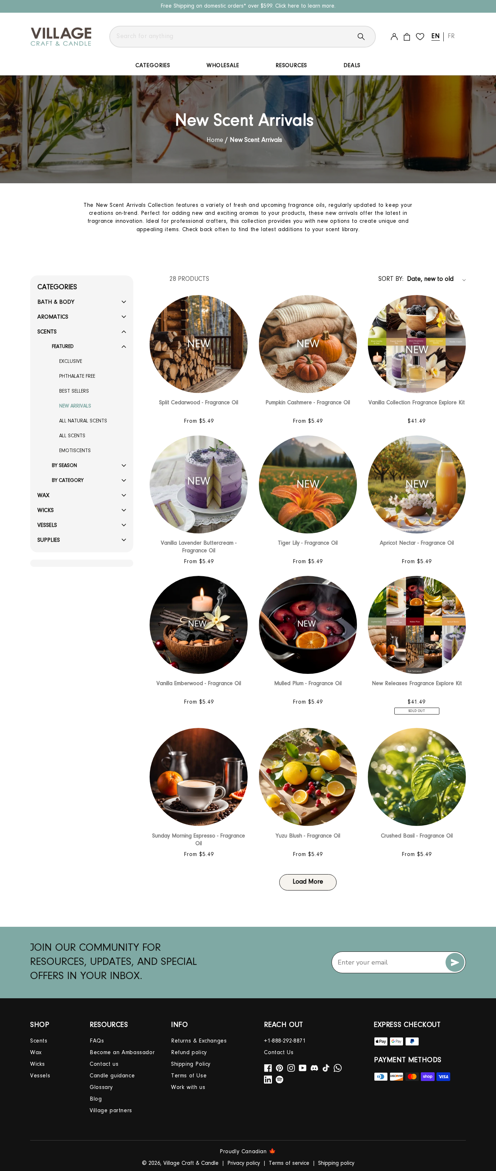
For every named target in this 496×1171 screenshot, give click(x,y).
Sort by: (390, 279)
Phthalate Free (77, 376)
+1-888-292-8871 (285, 1041)
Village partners (111, 1111)
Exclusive (70, 361)
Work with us (188, 1087)
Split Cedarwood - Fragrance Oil (198, 403)
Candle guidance (112, 1076)
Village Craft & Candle (191, 1163)
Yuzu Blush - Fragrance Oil (308, 836)
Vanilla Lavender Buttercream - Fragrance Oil (198, 547)
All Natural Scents (83, 421)
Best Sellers (74, 391)
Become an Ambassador (122, 1053)
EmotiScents (75, 451)
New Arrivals (75, 406)
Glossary (101, 1087)
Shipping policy (336, 1163)
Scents (39, 1041)
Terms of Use (189, 1076)
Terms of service (289, 1163)
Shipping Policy (191, 1064)
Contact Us (278, 1053)
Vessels (40, 1076)
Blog (96, 1099)
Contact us (104, 1064)
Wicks (37, 1064)
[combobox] (242, 37)
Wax (36, 1053)
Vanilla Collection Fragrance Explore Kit (417, 403)
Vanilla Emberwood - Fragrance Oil (198, 684)
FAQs (97, 1041)
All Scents (72, 436)
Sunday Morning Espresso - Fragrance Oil (198, 840)
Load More (308, 882)
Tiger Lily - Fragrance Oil (308, 543)
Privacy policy (243, 1163)
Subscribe (455, 962)
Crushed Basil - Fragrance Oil (417, 836)
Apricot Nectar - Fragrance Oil (417, 543)
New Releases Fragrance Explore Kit (417, 684)
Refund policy (189, 1053)
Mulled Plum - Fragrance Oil (308, 684)
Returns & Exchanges (199, 1041)
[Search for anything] (367, 37)
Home (216, 140)
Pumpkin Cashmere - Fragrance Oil (307, 403)
